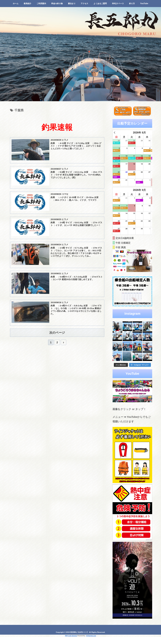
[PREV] (115, 132)
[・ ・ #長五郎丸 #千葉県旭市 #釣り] (137, 336)
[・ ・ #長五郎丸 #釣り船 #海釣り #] (127, 336)
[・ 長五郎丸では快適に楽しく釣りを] (147, 346)
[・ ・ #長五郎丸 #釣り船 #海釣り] (117, 336)
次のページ (57, 332)
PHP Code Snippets (71, 635)
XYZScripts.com (91, 635)
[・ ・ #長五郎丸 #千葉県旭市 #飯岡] (117, 326)
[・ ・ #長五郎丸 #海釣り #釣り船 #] (147, 326)
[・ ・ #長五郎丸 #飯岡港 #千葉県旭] (117, 346)
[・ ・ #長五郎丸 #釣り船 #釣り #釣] (147, 356)
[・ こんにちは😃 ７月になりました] (127, 356)
